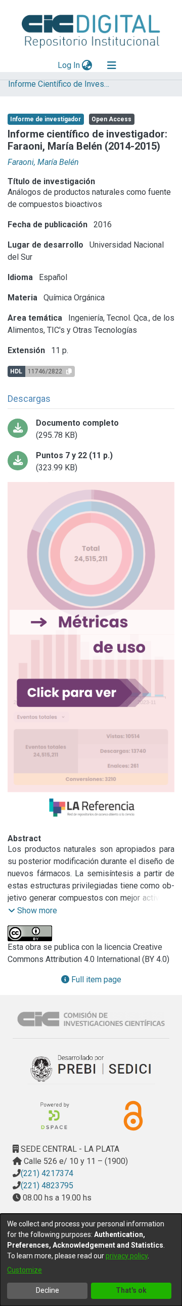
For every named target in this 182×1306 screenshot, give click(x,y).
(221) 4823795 (47, 1185)
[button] (33, 910)
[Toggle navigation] (112, 65)
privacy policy (127, 1256)
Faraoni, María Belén (43, 162)
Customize (24, 1270)
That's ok (131, 1290)
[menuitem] (87, 65)
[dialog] (91, 1260)
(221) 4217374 (47, 1173)
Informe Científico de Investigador (58, 84)
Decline (47, 1290)
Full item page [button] (95, 979)
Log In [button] (69, 65)
